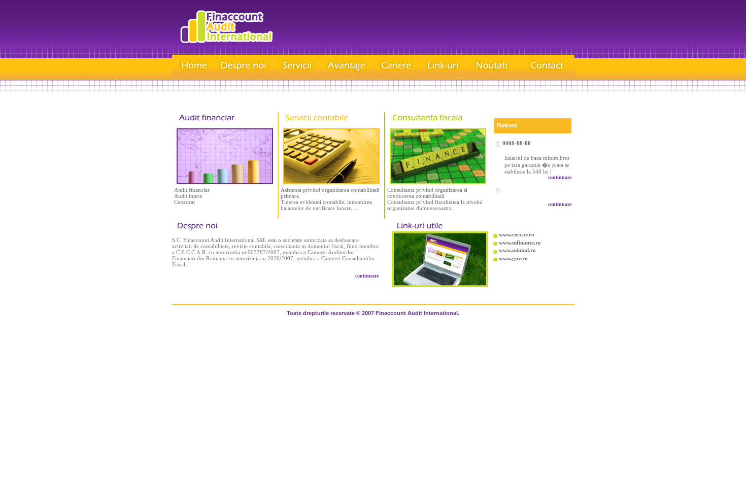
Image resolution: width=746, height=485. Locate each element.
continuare (559, 177)
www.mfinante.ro (520, 242)
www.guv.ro (513, 258)
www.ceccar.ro (516, 234)
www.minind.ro (517, 250)
